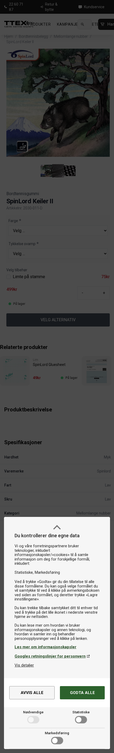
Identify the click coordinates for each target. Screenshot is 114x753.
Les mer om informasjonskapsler (45, 647)
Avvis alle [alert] (32, 692)
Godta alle (82, 692)
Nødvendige (33, 712)
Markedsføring (57, 733)
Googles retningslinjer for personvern (50, 656)
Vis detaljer (24, 665)
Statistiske (81, 712)
